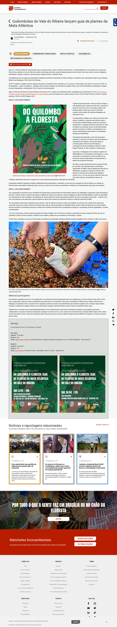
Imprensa (58, 607)
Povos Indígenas (92, 566)
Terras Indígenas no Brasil (58, 581)
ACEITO (75, 622)
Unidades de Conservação (58, 573)
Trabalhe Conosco (58, 610)
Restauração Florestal (21, 58)
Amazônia (25, 610)
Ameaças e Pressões (91, 581)
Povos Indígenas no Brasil (58, 577)
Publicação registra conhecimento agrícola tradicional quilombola (33, 175)
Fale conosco (58, 603)
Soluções (92, 584)
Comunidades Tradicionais (91, 570)
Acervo (47, 2)
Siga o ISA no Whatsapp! (20, 64)
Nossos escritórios (58, 614)
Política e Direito (92, 573)
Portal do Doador (85, 2)
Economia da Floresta (91, 577)
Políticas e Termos (25, 591)
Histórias (57, 2)
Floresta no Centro (24, 339)
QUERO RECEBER (85, 538)
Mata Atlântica (67, 54)
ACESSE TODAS (101, 424)
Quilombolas (84, 54)
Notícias (67, 2)
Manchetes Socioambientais (58, 584)
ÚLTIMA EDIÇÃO (85, 544)
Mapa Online (58, 570)
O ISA (12, 2)
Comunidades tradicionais (44, 54)
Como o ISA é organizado (25, 588)
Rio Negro (25, 603)
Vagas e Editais (25, 581)
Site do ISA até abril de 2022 (58, 591)
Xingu (25, 607)
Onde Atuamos (37, 2)
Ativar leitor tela (87, 41)
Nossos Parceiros (25, 577)
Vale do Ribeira (21, 54)
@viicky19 (17, 39)
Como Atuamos (22, 2)
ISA (25, 566)
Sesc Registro (19, 350)
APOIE (104, 8)
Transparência (25, 584)
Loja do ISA (101, 2)
